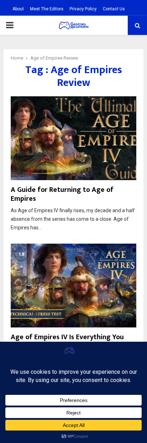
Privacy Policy (83, 8)
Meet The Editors (47, 8)
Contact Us (114, 8)
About (18, 8)
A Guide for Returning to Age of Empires (62, 194)
